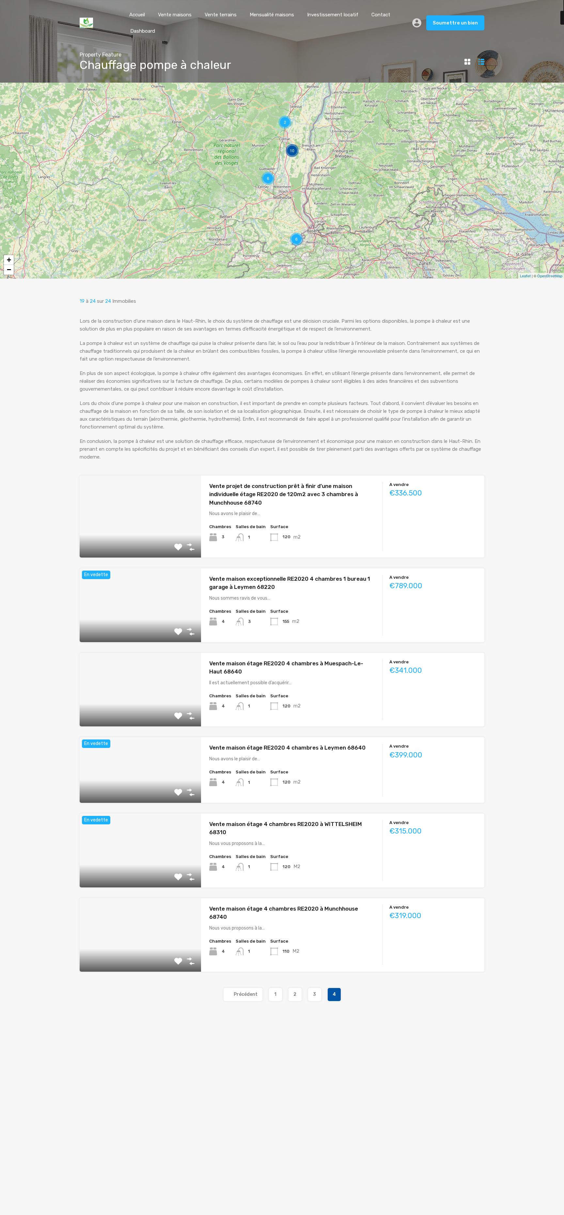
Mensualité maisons (272, 15)
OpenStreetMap (549, 275)
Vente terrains (221, 15)
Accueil (137, 15)
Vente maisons (175, 15)
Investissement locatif (332, 15)
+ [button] (9, 260)
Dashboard (142, 31)
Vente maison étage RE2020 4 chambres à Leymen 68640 (287, 747)
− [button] (9, 270)
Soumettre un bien (455, 23)
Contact (380, 15)
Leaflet (525, 275)
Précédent (246, 994)
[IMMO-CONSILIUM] (86, 25)
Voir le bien (140, 541)
